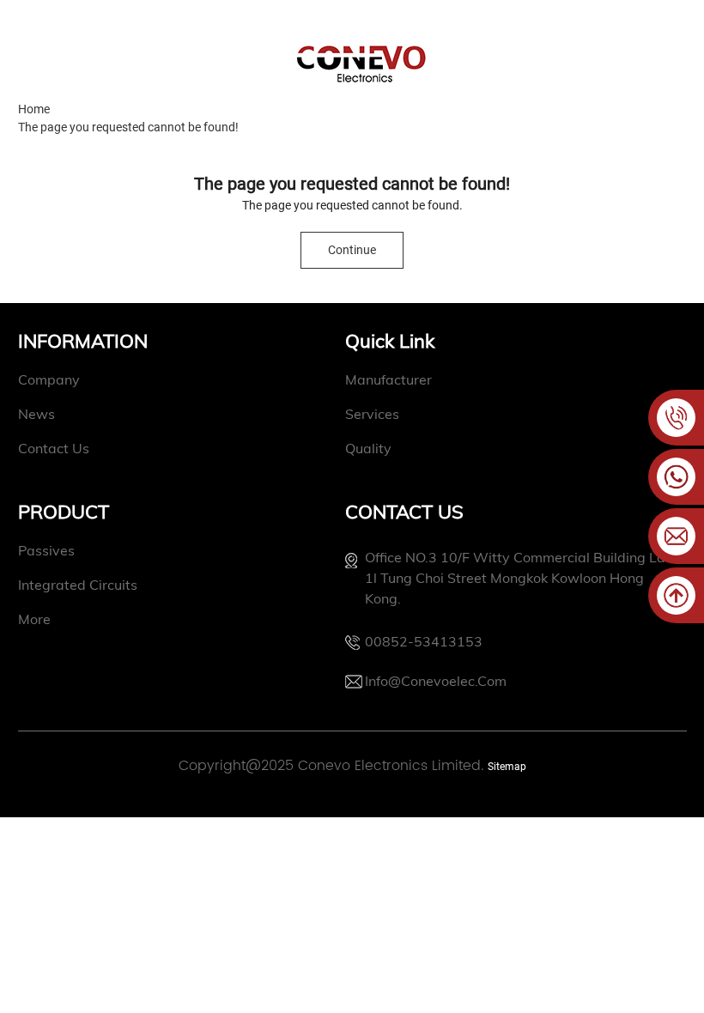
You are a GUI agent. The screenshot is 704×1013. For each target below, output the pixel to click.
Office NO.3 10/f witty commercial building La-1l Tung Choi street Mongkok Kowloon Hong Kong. (518, 578)
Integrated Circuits (77, 584)
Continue (352, 250)
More (34, 619)
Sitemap (507, 767)
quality (368, 448)
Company (49, 379)
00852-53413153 (423, 641)
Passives (46, 550)
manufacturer (388, 379)
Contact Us (53, 448)
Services (372, 413)
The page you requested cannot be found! (128, 127)
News (36, 413)
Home (34, 109)
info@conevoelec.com (436, 681)
